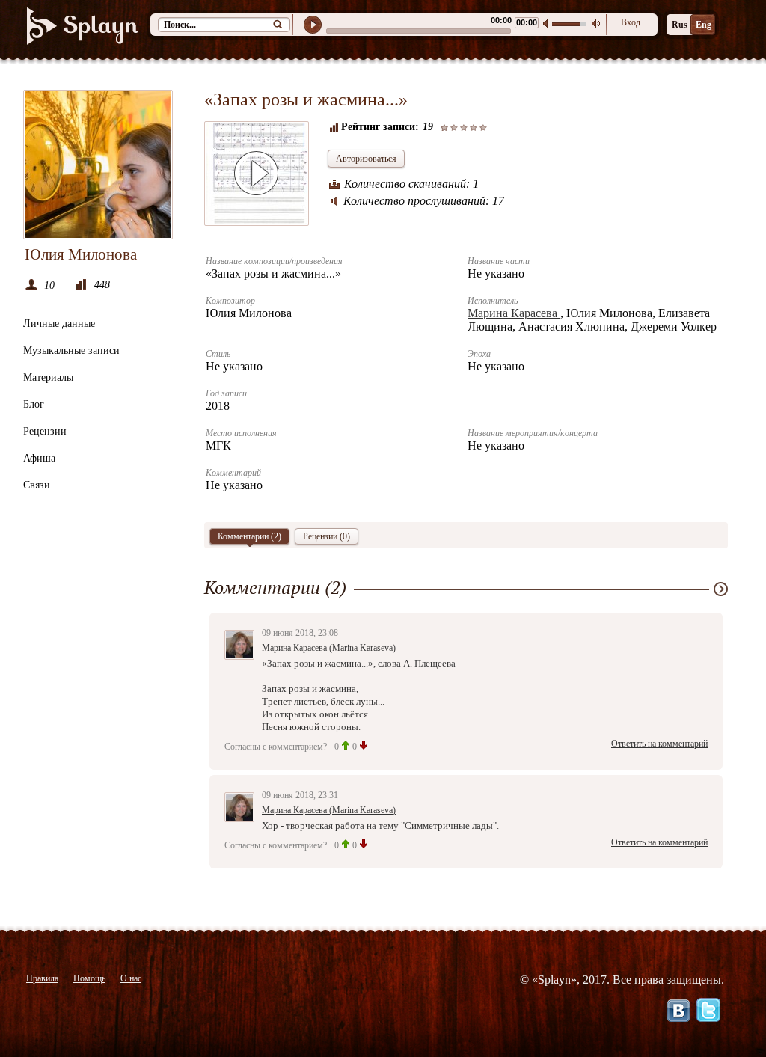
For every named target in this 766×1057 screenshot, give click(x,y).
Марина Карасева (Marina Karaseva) (329, 648)
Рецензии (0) (326, 536)
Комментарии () (249, 536)
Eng (703, 24)
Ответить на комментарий (659, 743)
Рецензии (45, 431)
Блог (33, 404)
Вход (630, 22)
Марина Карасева (514, 313)
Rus (679, 24)
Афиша (39, 458)
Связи (36, 485)
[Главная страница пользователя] (98, 164)
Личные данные (59, 323)
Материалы (48, 377)
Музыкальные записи (71, 350)
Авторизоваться (366, 158)
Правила (42, 978)
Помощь (89, 978)
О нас (130, 978)
